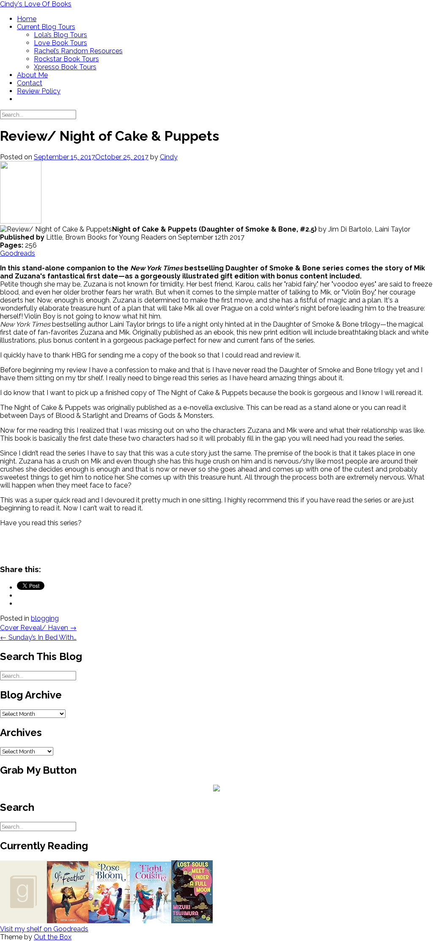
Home (26, 19)
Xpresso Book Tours (65, 67)
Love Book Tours (60, 43)
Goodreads (17, 253)
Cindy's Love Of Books (35, 4)
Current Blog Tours (46, 27)
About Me (32, 75)
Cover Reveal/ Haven (38, 628)
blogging (45, 618)
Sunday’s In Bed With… (38, 637)
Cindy (169, 157)
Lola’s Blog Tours (60, 35)
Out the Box (52, 937)
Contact (29, 83)
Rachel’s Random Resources (78, 51)
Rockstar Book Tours (66, 59)
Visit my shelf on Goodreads (44, 929)
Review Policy (38, 91)
